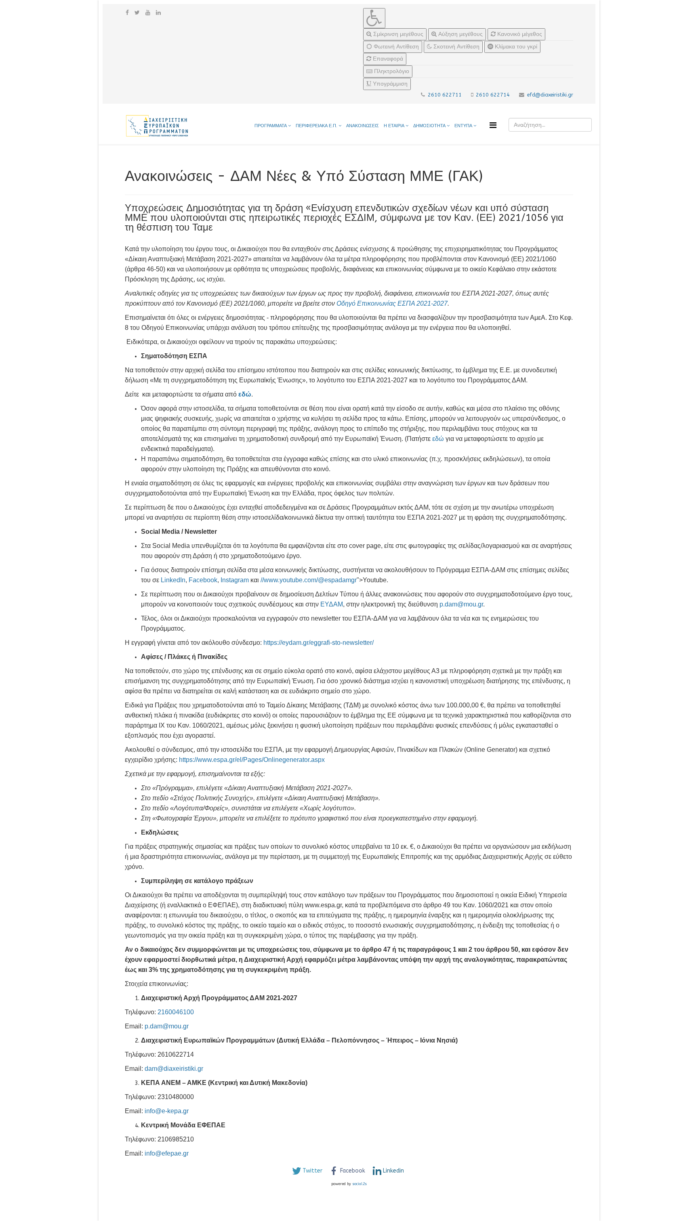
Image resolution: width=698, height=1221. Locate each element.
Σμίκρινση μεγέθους (397, 34)
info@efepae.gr (167, 1153)
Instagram (235, 580)
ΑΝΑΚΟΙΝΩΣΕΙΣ (362, 125)
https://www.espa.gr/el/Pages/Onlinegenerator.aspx (252, 759)
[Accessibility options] (374, 18)
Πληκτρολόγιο (390, 71)
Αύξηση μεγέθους (460, 34)
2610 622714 (493, 95)
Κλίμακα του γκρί (515, 46)
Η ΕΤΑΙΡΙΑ (394, 125)
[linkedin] (158, 12)
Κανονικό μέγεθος (519, 34)
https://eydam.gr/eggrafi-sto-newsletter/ (318, 642)
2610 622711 (445, 95)
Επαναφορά (387, 58)
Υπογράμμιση (389, 83)
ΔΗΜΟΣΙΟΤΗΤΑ (430, 125)
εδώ (438, 438)
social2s (359, 1184)
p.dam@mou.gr (461, 604)
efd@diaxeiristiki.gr (550, 95)
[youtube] (147, 12)
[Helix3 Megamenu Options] (493, 125)
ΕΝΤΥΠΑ (463, 125)
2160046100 (176, 1012)
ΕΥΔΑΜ (331, 604)
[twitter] (137, 12)
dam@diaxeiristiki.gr (174, 1068)
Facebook (203, 580)
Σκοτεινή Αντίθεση (455, 46)
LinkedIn (173, 580)
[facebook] (127, 12)
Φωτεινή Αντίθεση (395, 46)
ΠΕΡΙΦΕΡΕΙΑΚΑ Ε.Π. (316, 125)
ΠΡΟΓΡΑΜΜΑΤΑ (270, 125)
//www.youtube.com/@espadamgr (309, 580)
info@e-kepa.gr (167, 1111)
